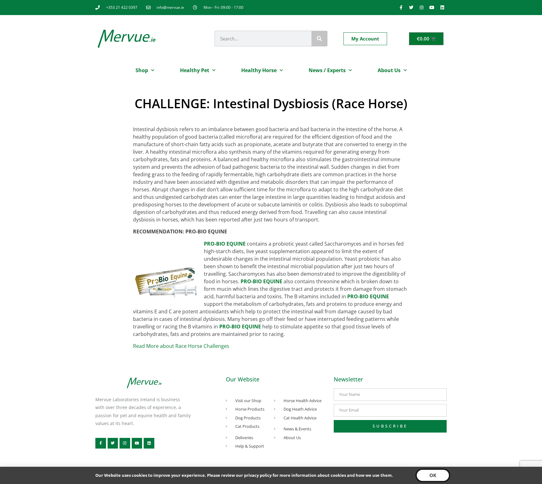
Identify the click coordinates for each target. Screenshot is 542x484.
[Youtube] (432, 7)
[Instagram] (421, 7)
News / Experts (327, 70)
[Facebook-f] (400, 7)
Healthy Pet (194, 70)
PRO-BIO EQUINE (225, 243)
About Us (389, 70)
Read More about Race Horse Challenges (181, 346)
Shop (142, 70)
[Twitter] (411, 7)
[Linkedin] (442, 7)
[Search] (319, 38)
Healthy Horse (259, 70)
